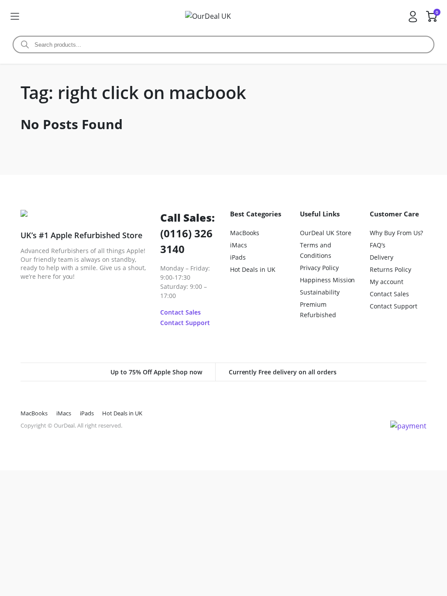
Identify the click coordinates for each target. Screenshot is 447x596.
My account (386, 281)
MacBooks (244, 233)
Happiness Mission (327, 280)
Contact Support (185, 323)
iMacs (238, 245)
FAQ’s (377, 245)
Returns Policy (390, 269)
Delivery (381, 257)
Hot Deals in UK (252, 269)
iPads (238, 257)
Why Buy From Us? (396, 233)
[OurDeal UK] (213, 16)
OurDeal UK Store (325, 233)
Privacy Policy (319, 268)
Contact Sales (180, 312)
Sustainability (320, 292)
